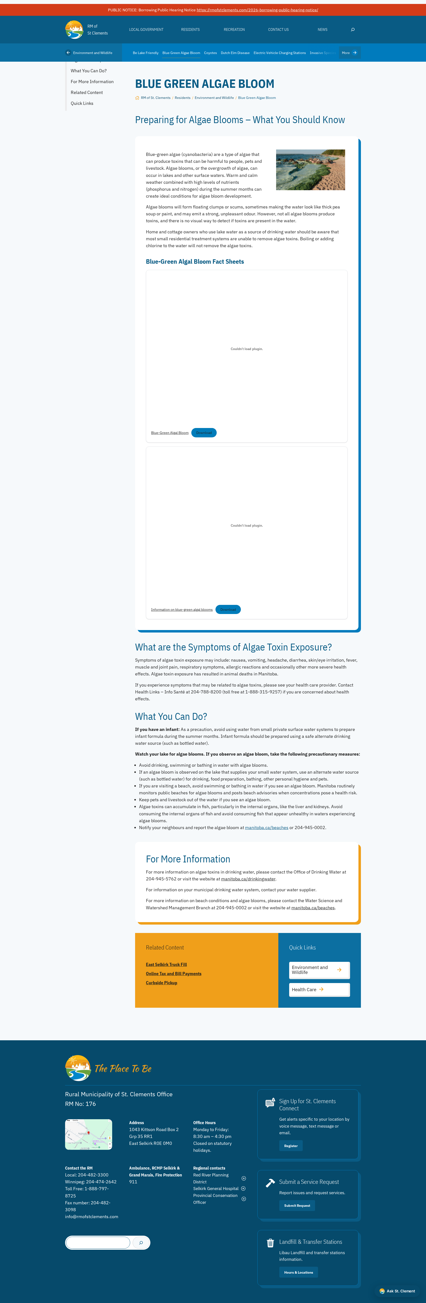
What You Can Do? (89, 71)
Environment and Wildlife (92, 52)
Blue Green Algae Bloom (181, 52)
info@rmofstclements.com (91, 1216)
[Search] (141, 1243)
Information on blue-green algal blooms (182, 609)
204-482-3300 (93, 1175)
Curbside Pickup (161, 982)
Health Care (304, 989)
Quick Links (82, 103)
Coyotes (210, 52)
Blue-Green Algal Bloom (170, 432)
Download (204, 432)
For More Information (92, 81)
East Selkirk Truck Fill (166, 964)
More (346, 52)
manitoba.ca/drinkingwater (248, 879)
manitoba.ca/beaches (266, 827)
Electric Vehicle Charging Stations (280, 52)
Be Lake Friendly (146, 52)
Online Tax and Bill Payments (173, 973)
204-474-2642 (101, 1182)
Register (291, 1145)
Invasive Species (323, 52)
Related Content (87, 92)
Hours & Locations (298, 1272)
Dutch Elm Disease (235, 52)
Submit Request (297, 1205)
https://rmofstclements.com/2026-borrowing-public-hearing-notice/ (257, 9)
